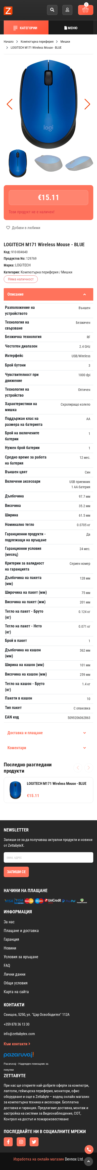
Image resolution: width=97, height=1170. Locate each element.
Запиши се (16, 872)
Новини (10, 948)
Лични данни (14, 974)
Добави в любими (25, 228)
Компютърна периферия (39, 272)
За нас (9, 922)
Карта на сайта (16, 991)
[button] (87, 104)
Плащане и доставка (21, 930)
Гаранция (11, 939)
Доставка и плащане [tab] (25, 732)
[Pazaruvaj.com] (31, 1056)
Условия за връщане (21, 956)
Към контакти (16, 1044)
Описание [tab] (15, 294)
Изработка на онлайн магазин (38, 1159)
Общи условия (16, 983)
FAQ (7, 965)
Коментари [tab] (16, 747)
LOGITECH (23, 265)
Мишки (66, 272)
